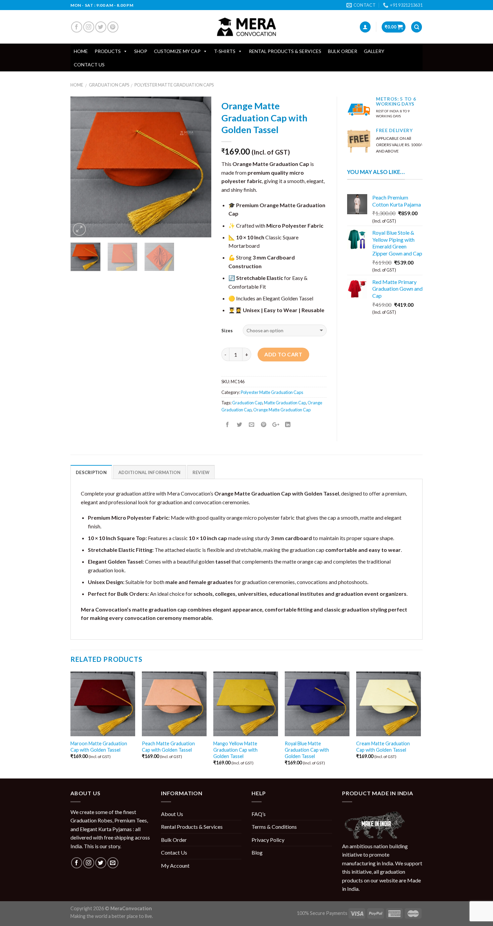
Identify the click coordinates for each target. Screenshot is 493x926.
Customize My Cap (177, 51)
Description (91, 472)
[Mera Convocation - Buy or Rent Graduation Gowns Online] (246, 27)
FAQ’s (259, 814)
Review (201, 472)
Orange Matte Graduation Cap (282, 409)
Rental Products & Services (285, 51)
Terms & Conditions (274, 826)
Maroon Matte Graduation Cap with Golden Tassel (98, 747)
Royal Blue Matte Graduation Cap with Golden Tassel (307, 750)
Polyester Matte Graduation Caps (174, 85)
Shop (140, 51)
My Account (175, 865)
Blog (257, 852)
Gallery (374, 51)
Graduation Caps (109, 85)
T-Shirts (224, 51)
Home (81, 51)
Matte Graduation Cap (285, 402)
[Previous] (82, 167)
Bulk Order (342, 51)
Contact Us (89, 64)
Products (108, 51)
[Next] (200, 167)
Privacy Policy (268, 839)
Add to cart (283, 354)
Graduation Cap (247, 402)
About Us (172, 814)
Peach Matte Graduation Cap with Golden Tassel (168, 747)
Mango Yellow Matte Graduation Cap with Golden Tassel (235, 750)
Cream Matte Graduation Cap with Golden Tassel (383, 747)
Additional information (149, 472)
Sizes (227, 330)
